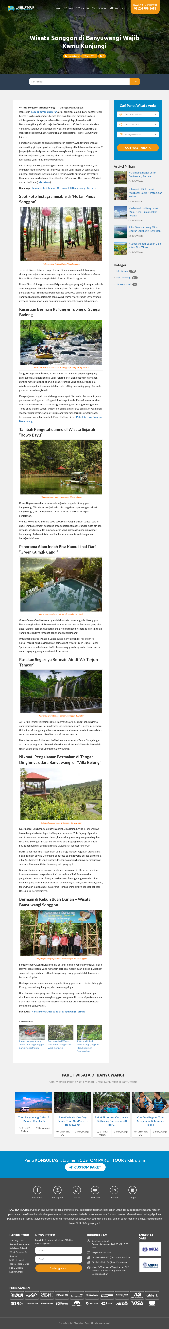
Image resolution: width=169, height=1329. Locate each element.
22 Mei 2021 (89, 56)
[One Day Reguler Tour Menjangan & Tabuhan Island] (150, 1102)
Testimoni (101, 8)
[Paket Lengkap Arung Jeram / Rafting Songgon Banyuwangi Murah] (32, 1032)
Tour (70, 8)
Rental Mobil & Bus (19, 1263)
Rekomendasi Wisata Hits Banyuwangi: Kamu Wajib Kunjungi (60, 1044)
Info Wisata (73, 56)
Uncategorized (126, 284)
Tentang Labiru (17, 1240)
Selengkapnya (90, 1223)
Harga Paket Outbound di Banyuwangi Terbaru (58, 1011)
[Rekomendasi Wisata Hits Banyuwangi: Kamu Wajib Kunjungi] (60, 1032)
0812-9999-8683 (145, 8)
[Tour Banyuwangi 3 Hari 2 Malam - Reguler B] (33, 1102)
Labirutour (44, 182)
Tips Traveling (126, 277)
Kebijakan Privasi (18, 1248)
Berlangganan (58, 1268)
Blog (116, 8)
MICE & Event (16, 1260)
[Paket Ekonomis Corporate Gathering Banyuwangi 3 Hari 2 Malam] (111, 1102)
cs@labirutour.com (101, 1252)
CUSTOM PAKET (87, 1167)
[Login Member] (124, 8)
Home (57, 8)
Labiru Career (16, 1271)
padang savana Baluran (44, 111)
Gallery (84, 8)
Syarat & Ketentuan (19, 1244)
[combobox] (138, 114)
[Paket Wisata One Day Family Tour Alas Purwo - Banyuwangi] (72, 1102)
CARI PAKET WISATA (138, 147)
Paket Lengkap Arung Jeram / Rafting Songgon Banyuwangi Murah (31, 1044)
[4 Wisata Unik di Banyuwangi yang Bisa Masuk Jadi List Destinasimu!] (89, 1032)
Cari (135, 81)
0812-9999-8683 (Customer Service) (111, 1257)
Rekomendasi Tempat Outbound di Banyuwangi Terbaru (64, 187)
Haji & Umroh (16, 1267)
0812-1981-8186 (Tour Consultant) (110, 1262)
